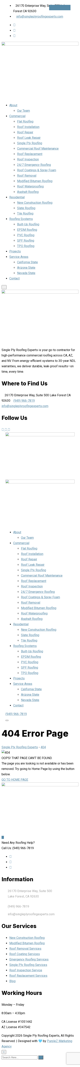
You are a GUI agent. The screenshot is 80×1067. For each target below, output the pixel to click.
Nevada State (26, 273)
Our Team (23, 110)
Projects (15, 251)
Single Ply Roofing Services (28, 965)
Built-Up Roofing (28, 224)
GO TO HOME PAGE (15, 780)
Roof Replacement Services (28, 976)
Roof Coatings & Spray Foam (36, 170)
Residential (17, 197)
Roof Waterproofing (30, 186)
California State (27, 262)
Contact (14, 278)
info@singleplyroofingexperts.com (39, 16)
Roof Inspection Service (25, 970)
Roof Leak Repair (29, 138)
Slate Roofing (26, 208)
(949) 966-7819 (59, 7)
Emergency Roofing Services (29, 959)
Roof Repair (25, 132)
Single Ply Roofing (29, 143)
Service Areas (18, 257)
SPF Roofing (25, 240)
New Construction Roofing (34, 203)
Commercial (17, 116)
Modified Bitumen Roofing (34, 181)
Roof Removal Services (25, 948)
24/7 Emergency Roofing (34, 165)
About (13, 105)
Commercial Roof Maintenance (38, 148)
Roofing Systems (21, 219)
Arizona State (26, 267)
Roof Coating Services (24, 954)
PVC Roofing (25, 235)
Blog (12, 981)
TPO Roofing (25, 246)
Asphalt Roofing (28, 192)
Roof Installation (28, 127)
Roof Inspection (28, 159)
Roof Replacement (29, 154)
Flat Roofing (25, 121)
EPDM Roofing (27, 230)
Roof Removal (26, 175)
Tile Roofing (25, 213)
